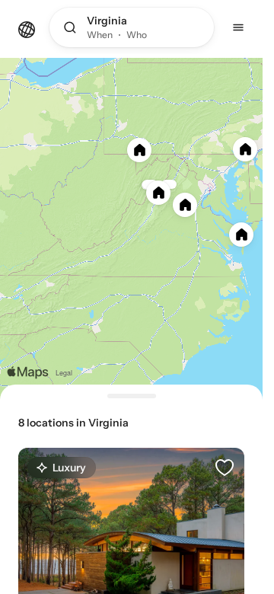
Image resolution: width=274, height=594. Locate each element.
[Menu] (238, 27)
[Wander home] (26, 28)
